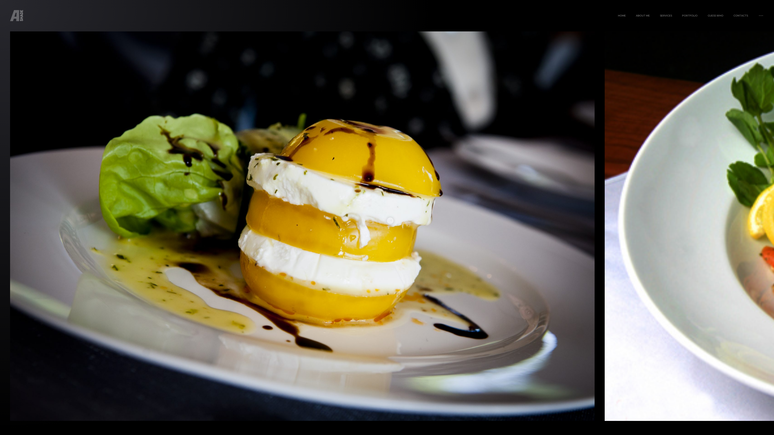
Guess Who (715, 15)
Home (622, 15)
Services (666, 15)
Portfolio (690, 15)
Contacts (740, 15)
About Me (643, 15)
